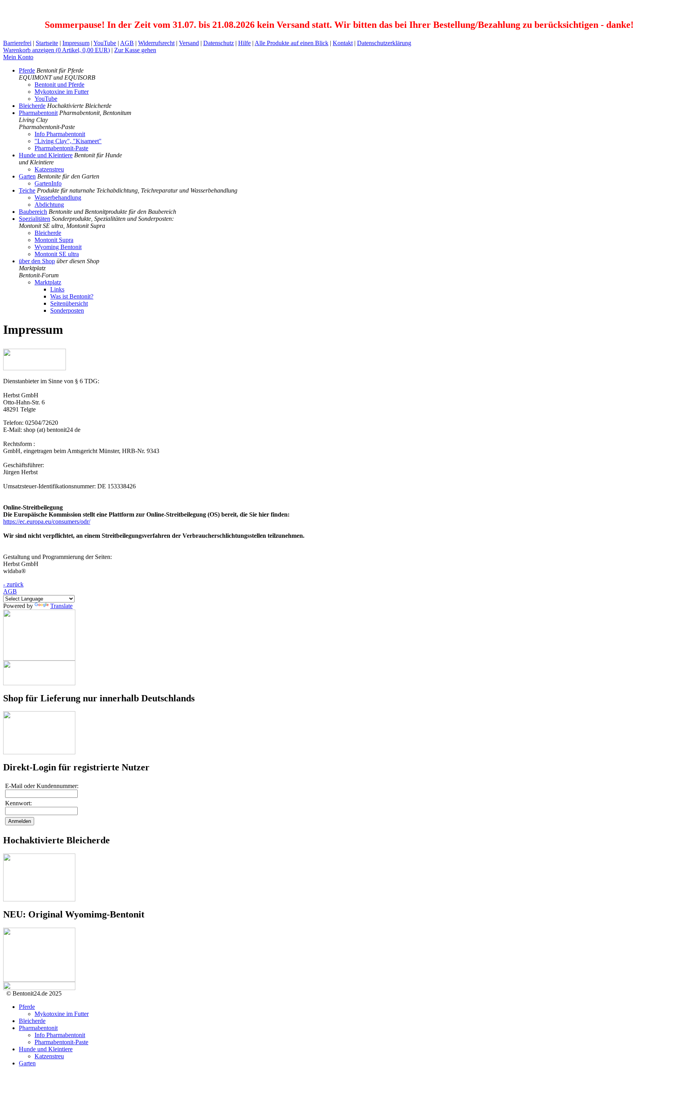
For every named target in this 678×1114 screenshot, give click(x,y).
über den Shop (37, 261)
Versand (189, 43)
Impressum (75, 43)
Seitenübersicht (69, 303)
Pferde (27, 70)
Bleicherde (32, 105)
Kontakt (343, 43)
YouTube (104, 43)
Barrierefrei (17, 43)
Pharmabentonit (38, 112)
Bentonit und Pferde (59, 84)
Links (57, 289)
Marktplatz (48, 282)
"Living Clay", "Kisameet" (68, 141)
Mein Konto (18, 57)
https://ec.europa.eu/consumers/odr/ (46, 521)
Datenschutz (218, 43)
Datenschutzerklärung (384, 43)
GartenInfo (48, 183)
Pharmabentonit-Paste (61, 148)
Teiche (27, 190)
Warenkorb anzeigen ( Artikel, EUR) (56, 50)
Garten (27, 176)
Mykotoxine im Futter (62, 91)
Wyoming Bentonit (58, 247)
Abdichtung (49, 204)
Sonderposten (67, 310)
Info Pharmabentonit (60, 134)
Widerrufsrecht (156, 43)
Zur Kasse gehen (135, 50)
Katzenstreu (49, 169)
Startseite (47, 43)
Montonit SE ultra (57, 254)
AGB (127, 43)
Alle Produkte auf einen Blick (291, 43)
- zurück (13, 584)
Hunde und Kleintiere (46, 155)
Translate (61, 606)
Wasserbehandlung (58, 197)
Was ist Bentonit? (71, 296)
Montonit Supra (54, 240)
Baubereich (33, 211)
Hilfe (244, 43)
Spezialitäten (34, 218)
